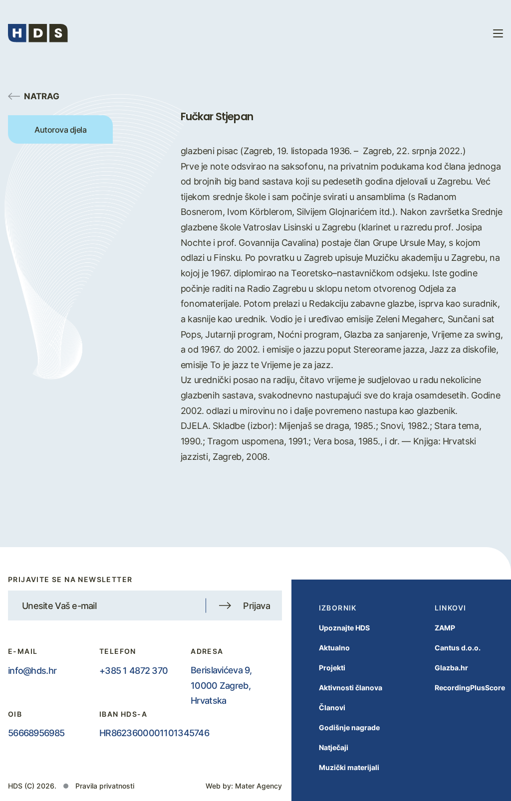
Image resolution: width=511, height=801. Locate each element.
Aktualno (334, 647)
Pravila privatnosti (104, 786)
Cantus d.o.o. (458, 647)
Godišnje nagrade (349, 727)
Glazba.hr (451, 667)
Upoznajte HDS (344, 627)
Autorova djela (60, 129)
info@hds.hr (32, 670)
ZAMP (445, 627)
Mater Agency (258, 786)
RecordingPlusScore (470, 687)
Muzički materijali (349, 767)
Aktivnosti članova (350, 687)
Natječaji (333, 747)
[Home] (38, 33)
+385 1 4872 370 (133, 670)
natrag (41, 96)
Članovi (332, 707)
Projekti (332, 667)
